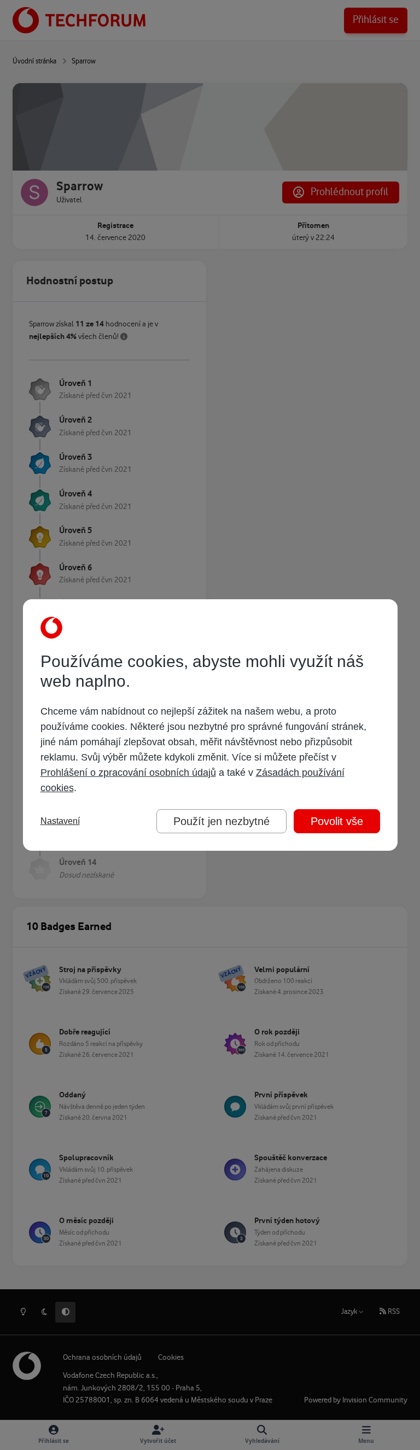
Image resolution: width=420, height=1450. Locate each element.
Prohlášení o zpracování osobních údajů (128, 772)
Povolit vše (337, 821)
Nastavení (60, 821)
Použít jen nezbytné (221, 821)
